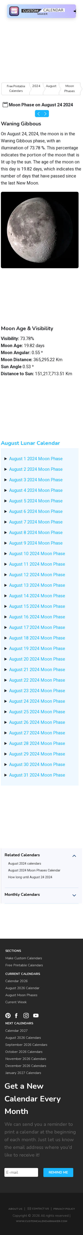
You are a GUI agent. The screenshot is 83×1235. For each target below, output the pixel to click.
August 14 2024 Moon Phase (37, 595)
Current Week (16, 1002)
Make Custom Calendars (23, 958)
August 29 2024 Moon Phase (37, 754)
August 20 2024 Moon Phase (37, 659)
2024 (36, 86)
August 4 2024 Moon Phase (36, 490)
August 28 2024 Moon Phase (37, 743)
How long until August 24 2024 (30, 877)
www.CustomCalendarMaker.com (41, 1221)
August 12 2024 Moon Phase (37, 574)
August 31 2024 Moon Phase (37, 775)
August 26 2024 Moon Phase (37, 722)
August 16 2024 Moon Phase (37, 616)
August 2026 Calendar (22, 988)
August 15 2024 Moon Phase (37, 606)
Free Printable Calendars (16, 88)
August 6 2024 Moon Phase (36, 511)
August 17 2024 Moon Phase (37, 627)
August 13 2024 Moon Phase (37, 585)
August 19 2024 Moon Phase (37, 648)
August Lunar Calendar (30, 443)
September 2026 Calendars (26, 1045)
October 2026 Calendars (23, 1052)
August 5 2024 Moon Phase (36, 500)
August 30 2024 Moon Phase (37, 764)
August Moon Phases (21, 995)
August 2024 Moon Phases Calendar (34, 870)
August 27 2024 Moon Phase (37, 732)
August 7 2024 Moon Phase (36, 522)
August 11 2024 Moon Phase (37, 564)
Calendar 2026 (16, 981)
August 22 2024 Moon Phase (37, 680)
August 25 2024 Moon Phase (37, 711)
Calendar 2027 (16, 1031)
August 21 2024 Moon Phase (37, 669)
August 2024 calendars (24, 864)
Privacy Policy (64, 1209)
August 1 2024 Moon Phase (36, 458)
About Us (15, 1209)
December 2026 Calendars (25, 1066)
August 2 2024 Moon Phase (36, 469)
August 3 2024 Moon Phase (36, 479)
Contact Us (40, 1208)
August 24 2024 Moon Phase (37, 701)
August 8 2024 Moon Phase (36, 532)
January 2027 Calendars (23, 1073)
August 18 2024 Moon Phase (37, 638)
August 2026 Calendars (23, 1038)
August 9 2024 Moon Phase (36, 543)
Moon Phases (69, 88)
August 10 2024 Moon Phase (37, 553)
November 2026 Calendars (25, 1059)
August (51, 86)
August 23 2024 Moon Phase (37, 690)
